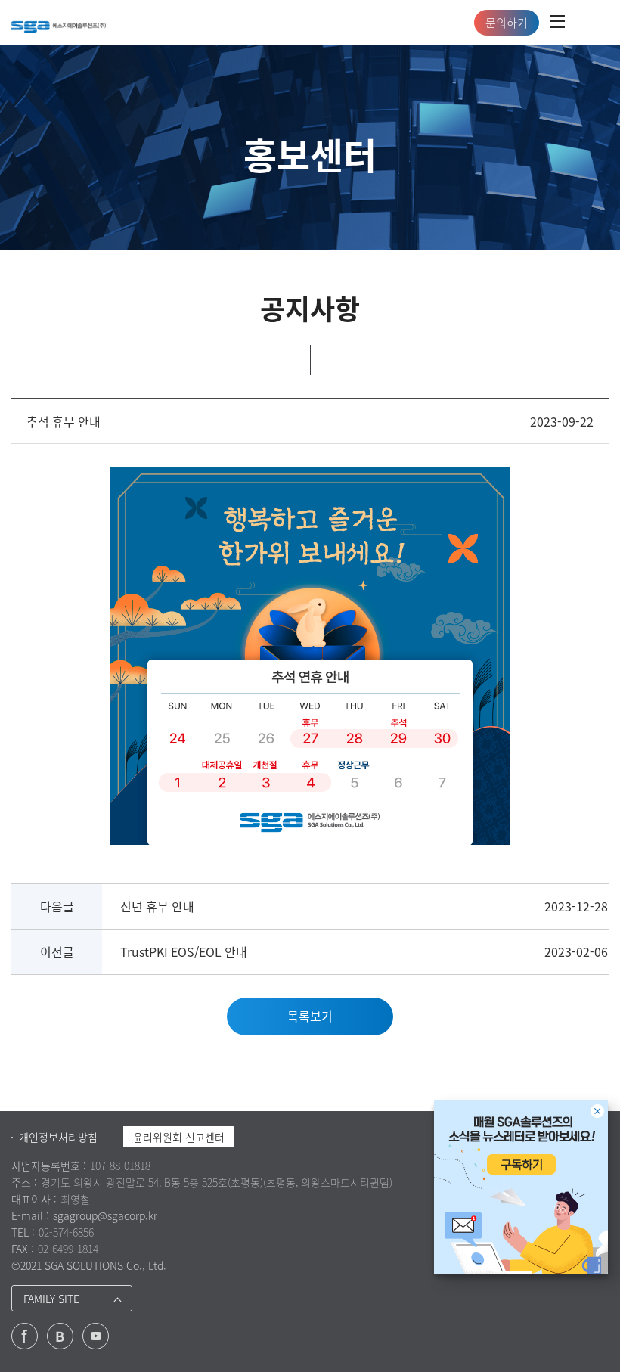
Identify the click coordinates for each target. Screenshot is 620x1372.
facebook (24, 1336)
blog (60, 1336)
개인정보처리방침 (58, 1136)
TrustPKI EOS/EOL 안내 (183, 951)
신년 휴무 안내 (157, 906)
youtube (95, 1336)
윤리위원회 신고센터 (179, 1136)
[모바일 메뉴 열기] (557, 22)
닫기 (597, 1111)
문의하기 (506, 22)
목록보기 (310, 1016)
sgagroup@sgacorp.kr (105, 1215)
